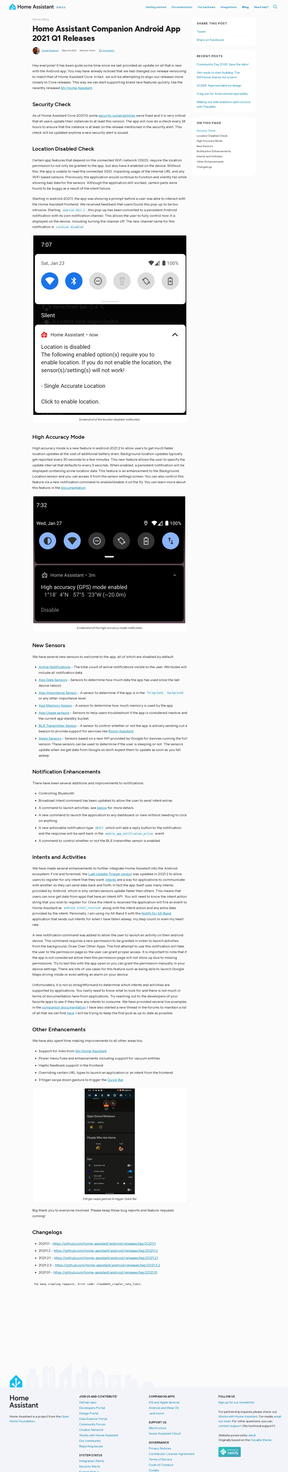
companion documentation (63, 1007)
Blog (245, 7)
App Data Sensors (53, 680)
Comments (108, 50)
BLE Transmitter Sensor (58, 726)
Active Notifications (55, 667)
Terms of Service (160, 1459)
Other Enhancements (210, 161)
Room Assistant (120, 731)
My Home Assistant (76, 88)
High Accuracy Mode (209, 141)
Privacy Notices (160, 1448)
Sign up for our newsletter (236, 1402)
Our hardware (206, 7)
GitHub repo (88, 1402)
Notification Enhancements (214, 151)
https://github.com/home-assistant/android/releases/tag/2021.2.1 (106, 1258)
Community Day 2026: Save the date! (223, 64)
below (102, 808)
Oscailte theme (261, 1440)
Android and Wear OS (164, 1408)
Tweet (201, 31)
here (70, 1013)
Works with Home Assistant (99, 1435)
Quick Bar (115, 1080)
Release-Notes (87, 50)
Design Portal (88, 1413)
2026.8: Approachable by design (219, 85)
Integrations (229, 7)
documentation (73, 488)
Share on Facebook (210, 40)
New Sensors (205, 146)
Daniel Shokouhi (50, 50)
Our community (90, 1441)
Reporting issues (91, 1446)
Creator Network (91, 1430)
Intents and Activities (210, 156)
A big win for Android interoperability (222, 94)
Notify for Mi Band (156, 913)
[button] (109, 325)
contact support (230, 1426)
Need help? (261, 7)
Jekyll (251, 1435)
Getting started (156, 7)
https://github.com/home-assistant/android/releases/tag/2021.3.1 (105, 1272)
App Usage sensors (54, 713)
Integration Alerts (91, 1461)
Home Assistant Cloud (165, 1433)
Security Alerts (89, 1466)
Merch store (157, 1428)
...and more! (156, 1413)
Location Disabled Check (212, 135)
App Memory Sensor (55, 705)
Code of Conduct (161, 1465)
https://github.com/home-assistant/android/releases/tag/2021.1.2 (106, 1251)
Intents (110, 880)
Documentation (182, 7)
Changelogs (204, 166)
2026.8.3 (60, 7)
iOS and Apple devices (164, 1402)
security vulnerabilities (117, 115)
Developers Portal (92, 1408)
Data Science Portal (93, 1419)
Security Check (206, 130)
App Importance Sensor (58, 693)
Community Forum (92, 1424)
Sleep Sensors (50, 738)
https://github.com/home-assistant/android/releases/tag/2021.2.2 (107, 1265)
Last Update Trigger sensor (110, 874)
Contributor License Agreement (171, 1454)
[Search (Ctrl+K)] (276, 6)
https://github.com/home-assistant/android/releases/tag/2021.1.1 (104, 1243)
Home (36, 19)
